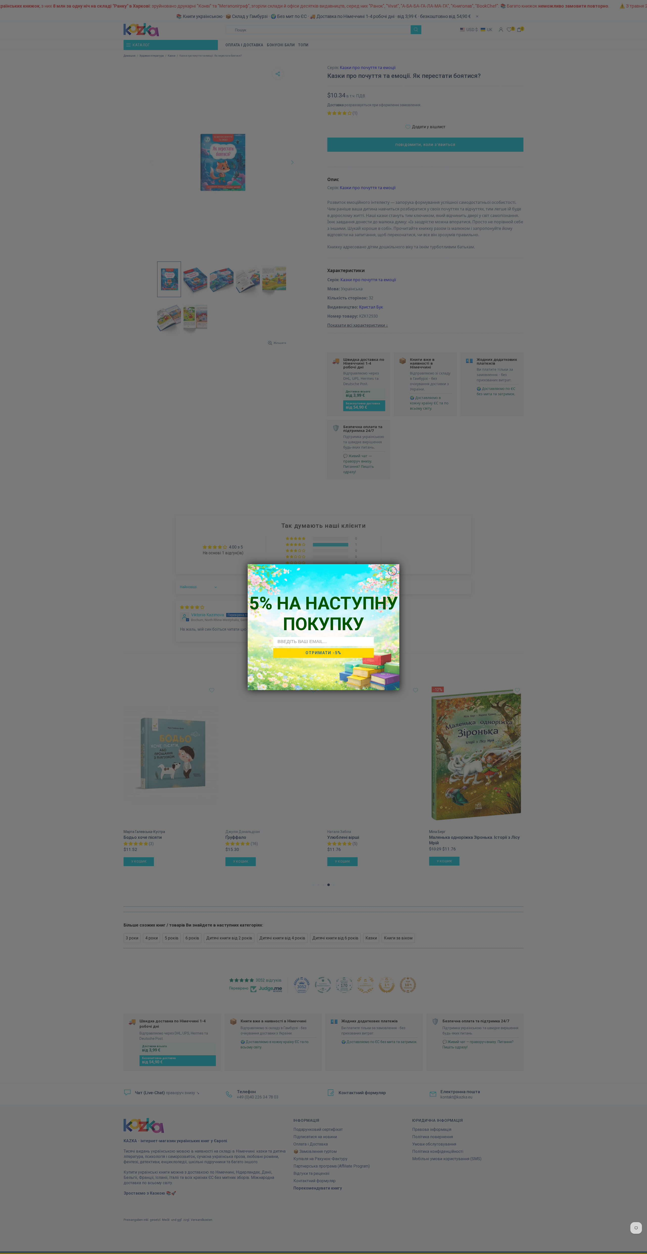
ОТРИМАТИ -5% (323, 652)
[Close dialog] (392, 571)
